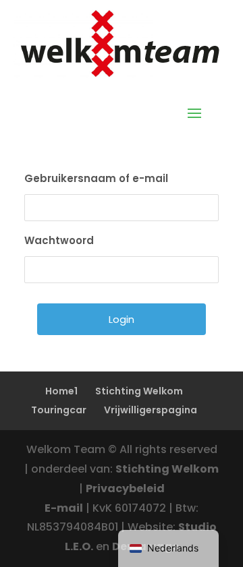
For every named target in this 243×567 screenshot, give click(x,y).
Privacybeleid (125, 488)
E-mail (64, 508)
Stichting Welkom (139, 391)
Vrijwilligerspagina (150, 410)
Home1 (61, 391)
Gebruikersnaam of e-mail (96, 178)
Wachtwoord (59, 240)
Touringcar (58, 410)
